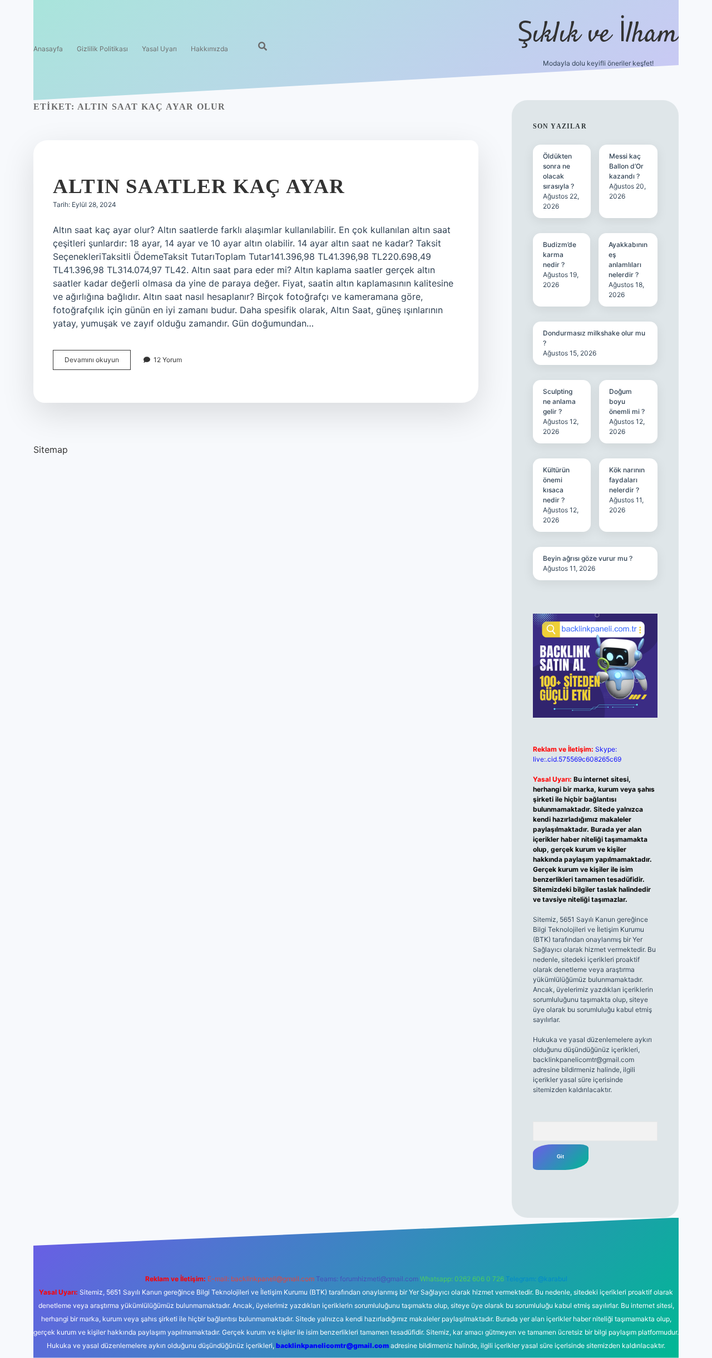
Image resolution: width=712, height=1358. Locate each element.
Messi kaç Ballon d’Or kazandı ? (626, 166)
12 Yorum (168, 359)
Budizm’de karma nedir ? (559, 254)
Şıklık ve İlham (598, 34)
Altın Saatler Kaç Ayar (199, 186)
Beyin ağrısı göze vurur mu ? (587, 558)
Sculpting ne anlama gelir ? (559, 401)
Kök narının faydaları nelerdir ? (627, 480)
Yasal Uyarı (159, 49)
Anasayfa (48, 49)
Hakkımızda (209, 49)
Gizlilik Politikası (102, 49)
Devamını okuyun (98, 362)
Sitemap (50, 449)
